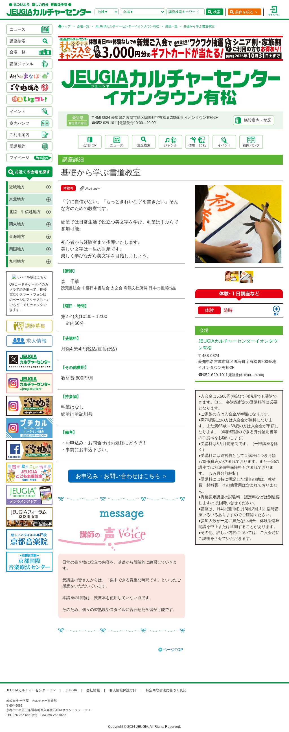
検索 (216, 12)
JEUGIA (71, 690)
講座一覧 (171, 26)
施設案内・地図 (258, 120)
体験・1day (197, 145)
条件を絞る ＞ (246, 12)
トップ (66, 26)
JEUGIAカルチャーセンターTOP (31, 690)
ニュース (116, 145)
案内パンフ (251, 145)
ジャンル (170, 145)
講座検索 (143, 145)
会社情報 (93, 690)
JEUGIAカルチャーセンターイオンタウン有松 (127, 26)
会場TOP (90, 145)
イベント (224, 145)
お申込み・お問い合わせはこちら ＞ (122, 476)
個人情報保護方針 (122, 690)
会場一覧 (83, 26)
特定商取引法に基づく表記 (166, 690)
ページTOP (173, 649)
